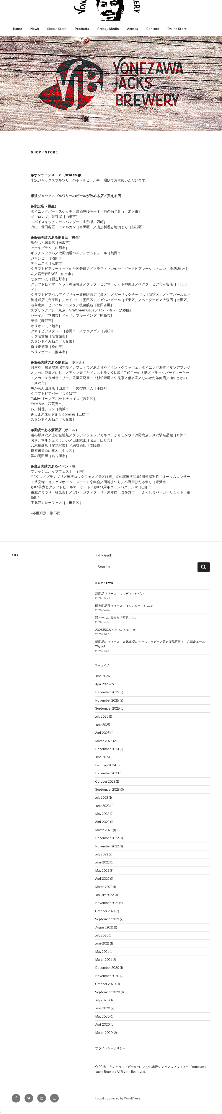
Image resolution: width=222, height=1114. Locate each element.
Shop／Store (57, 29)
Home (17, 29)
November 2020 (107, 976)
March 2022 (103, 887)
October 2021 (105, 911)
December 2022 (107, 838)
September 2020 (107, 992)
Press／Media (108, 29)
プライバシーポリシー (110, 1048)
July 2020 (102, 1000)
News (34, 29)
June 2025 (102, 724)
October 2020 (105, 984)
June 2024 (102, 757)
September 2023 (107, 789)
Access (132, 29)
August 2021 (104, 927)
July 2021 (101, 935)
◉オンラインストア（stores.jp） (58, 175)
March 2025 (104, 741)
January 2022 (104, 895)
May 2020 (102, 1016)
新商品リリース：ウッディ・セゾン (119, 593)
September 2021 (107, 919)
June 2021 (102, 943)
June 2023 (102, 806)
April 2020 (102, 1024)
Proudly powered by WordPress (117, 1098)
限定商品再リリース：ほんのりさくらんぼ (124, 605)
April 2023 (102, 822)
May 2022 (102, 870)
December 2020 (107, 967)
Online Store (177, 29)
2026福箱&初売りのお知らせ (115, 630)
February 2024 (105, 765)
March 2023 (103, 830)
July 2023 (101, 797)
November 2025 (107, 700)
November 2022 (107, 846)
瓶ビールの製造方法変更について (118, 617)
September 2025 (107, 708)
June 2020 (102, 1008)
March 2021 (103, 959)
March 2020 (104, 1032)
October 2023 (105, 781)
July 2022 (101, 854)
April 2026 (102, 684)
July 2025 (101, 716)
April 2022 (102, 878)
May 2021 (102, 951)
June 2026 (102, 676)
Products (82, 29)
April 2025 (102, 733)
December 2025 (107, 692)
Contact (152, 29)
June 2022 (102, 862)
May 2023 (102, 814)
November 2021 (106, 903)
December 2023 (107, 773)
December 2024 (107, 749)
